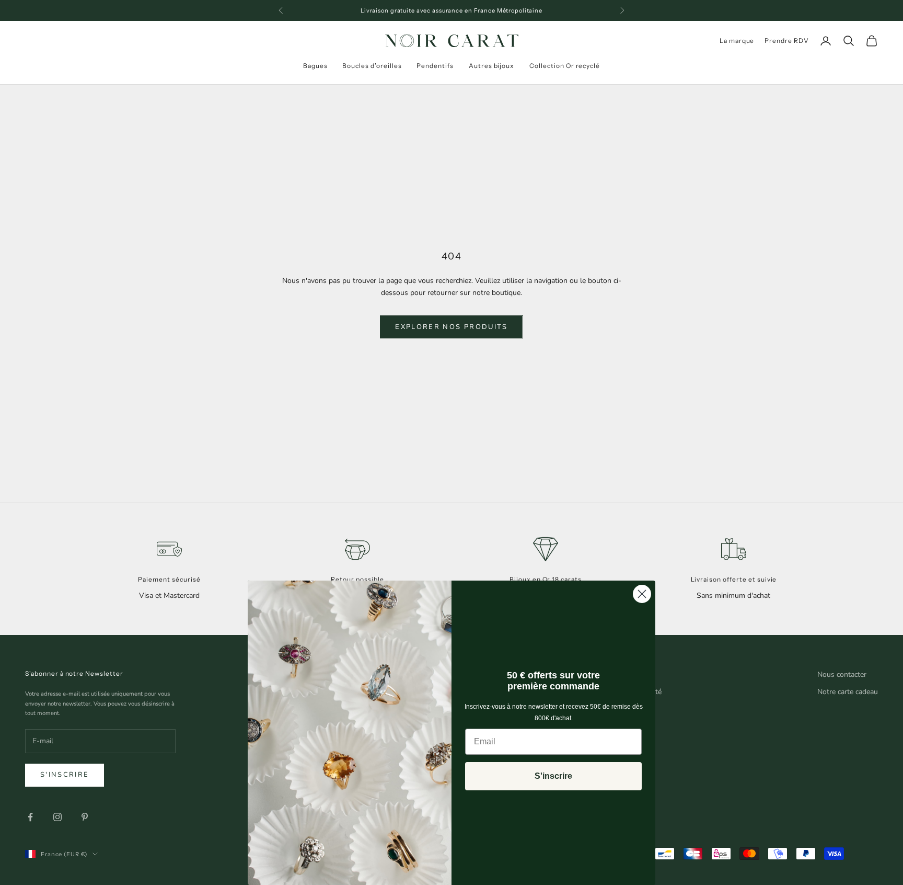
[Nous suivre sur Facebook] (30, 817)
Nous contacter (841, 674)
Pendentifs (435, 66)
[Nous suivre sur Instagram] (57, 817)
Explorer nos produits (451, 327)
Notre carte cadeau (847, 692)
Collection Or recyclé (564, 66)
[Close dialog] (642, 594)
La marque (737, 40)
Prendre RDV (787, 40)
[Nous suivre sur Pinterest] (84, 817)
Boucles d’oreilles (371, 66)
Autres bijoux (491, 66)
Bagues (315, 66)
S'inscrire (64, 774)
